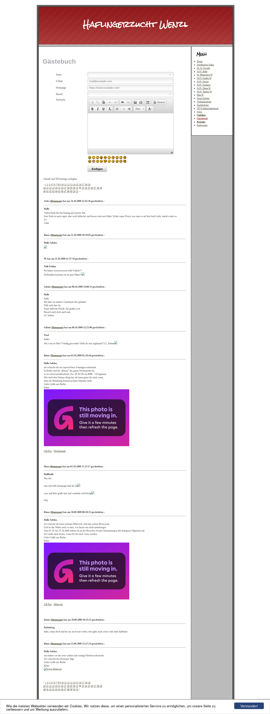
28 (68, 188)
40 (44, 191)
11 (65, 184)
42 (50, 191)
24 (56, 188)
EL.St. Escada (203, 68)
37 (95, 188)
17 (83, 184)
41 (47, 191)
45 (59, 191)
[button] (92, 102)
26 (62, 188)
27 (65, 188)
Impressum (202, 125)
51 (77, 191)
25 (59, 188)
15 (77, 184)
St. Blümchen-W (204, 74)
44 (56, 191)
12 (68, 184)
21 (47, 188)
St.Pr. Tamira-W (204, 91)
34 (86, 188)
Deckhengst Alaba (205, 64)
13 (71, 184)
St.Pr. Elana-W (204, 88)
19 (89, 184)
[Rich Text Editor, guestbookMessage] (130, 131)
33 (83, 188)
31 (77, 188)
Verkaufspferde (204, 101)
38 (98, 188)
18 (86, 184)
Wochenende (60, 451)
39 (101, 188)
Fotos (199, 111)
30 (74, 188)
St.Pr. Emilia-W (204, 78)
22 (50, 188)
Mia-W (200, 95)
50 (74, 191)
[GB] (86, 445)
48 (68, 191)
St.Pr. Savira (203, 81)
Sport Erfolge (203, 98)
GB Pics (48, 451)
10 (62, 184)
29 (71, 188)
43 (53, 191)
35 (89, 188)
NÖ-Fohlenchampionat (207, 108)
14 (74, 184)
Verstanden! (249, 705)
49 (71, 191)
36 (92, 188)
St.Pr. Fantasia (203, 85)
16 (80, 184)
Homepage (56, 201)
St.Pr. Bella (202, 71)
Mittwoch (58, 604)
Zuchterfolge (203, 105)
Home (200, 61)
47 (65, 191)
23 (53, 188)
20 (44, 188)
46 (62, 191)
